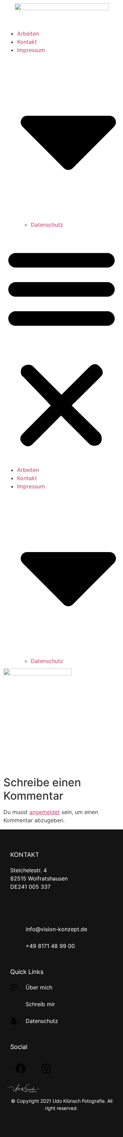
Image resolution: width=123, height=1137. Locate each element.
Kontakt (27, 41)
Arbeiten (28, 33)
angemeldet (44, 812)
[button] (61, 347)
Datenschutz (47, 224)
